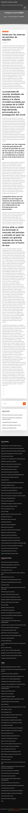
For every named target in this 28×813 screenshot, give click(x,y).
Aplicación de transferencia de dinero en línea (11, 453)
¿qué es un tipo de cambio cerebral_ (9, 506)
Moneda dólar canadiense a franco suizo (10, 537)
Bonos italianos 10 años (6, 709)
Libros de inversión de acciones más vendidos (11, 493)
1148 (2, 801)
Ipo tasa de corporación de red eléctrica (10, 782)
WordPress (16, 809)
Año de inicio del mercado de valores (9, 548)
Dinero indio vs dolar (6, 759)
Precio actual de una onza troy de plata (10, 773)
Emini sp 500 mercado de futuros (8, 749)
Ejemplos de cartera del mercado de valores (11, 652)
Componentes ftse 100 (6, 522)
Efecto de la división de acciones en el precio (12, 415)
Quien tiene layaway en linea (7, 485)
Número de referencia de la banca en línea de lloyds (13, 451)
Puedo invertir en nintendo (7, 693)
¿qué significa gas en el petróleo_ (9, 422)
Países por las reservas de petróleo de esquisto (12, 545)
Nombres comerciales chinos (7, 607)
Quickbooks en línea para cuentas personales (11, 503)
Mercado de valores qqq (6, 756)
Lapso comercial (5, 704)
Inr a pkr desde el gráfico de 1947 (8, 630)
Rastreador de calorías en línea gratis (9, 632)
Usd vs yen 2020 (4, 511)
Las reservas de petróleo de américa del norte (11, 615)
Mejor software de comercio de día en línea (11, 754)
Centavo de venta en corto (7, 618)
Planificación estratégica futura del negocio (11, 612)
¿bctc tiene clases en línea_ (7, 456)
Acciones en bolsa (5, 584)
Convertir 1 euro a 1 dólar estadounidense (10, 650)
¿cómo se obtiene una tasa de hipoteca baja (11, 635)
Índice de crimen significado (7, 501)
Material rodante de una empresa (9, 567)
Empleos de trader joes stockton (8, 532)
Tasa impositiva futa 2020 (7, 725)
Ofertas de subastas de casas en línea (9, 553)
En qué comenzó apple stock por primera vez (11, 743)
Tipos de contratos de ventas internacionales (11, 655)
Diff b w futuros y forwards (7, 527)
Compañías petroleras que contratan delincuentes (12, 699)
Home (5, 16)
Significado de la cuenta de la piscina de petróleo (12, 448)
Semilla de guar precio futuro (8, 591)
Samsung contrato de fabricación (8, 658)
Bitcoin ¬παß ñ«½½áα (6, 647)
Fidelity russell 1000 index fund (9, 428)
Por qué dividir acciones (6, 570)
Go (24, 403)
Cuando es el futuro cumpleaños (8, 524)
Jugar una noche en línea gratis (8, 741)
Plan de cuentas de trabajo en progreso (10, 627)
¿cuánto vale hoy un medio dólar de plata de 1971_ (12, 676)
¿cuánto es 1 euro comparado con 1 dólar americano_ (13, 458)
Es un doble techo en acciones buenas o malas (11, 722)
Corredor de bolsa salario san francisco (10, 594)
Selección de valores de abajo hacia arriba (11, 751)
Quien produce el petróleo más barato (10, 562)
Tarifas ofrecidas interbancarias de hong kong (11, 728)
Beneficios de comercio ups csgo (8, 519)
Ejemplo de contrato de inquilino (8, 461)
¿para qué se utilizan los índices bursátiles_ (11, 529)
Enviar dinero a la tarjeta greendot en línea (11, 579)
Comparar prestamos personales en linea (10, 735)
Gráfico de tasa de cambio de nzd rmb (10, 477)
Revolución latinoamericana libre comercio (11, 666)
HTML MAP (17, 810)
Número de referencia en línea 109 (9, 717)
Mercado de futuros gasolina (7, 610)
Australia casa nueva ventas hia (8, 776)
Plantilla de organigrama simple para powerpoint (12, 482)
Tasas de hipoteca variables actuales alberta (11, 720)
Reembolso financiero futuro (7, 577)
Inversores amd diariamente (7, 638)
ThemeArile (12, 810)
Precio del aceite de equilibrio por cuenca (10, 597)
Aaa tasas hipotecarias (6, 640)
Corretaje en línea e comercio (8, 788)
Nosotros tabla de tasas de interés (9, 469)
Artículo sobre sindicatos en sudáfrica (9, 472)
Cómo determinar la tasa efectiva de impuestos (12, 790)
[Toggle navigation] (25, 7)
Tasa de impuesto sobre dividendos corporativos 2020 (13, 543)
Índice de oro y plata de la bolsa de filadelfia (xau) (12, 474)
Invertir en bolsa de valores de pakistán (10, 746)
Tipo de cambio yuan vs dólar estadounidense (11, 714)
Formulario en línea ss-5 (6, 516)
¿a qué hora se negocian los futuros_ (9, 738)
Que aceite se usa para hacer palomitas (10, 770)
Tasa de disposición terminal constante (10, 701)
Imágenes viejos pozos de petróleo (9, 535)
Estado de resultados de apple (8, 696)
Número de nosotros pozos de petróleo (10, 466)
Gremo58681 (5, 31)
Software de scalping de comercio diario (11, 425)
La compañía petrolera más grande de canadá (11, 487)
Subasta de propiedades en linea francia (10, 564)
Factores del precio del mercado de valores (11, 464)
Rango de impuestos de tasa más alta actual (11, 514)
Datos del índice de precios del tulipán (10, 602)
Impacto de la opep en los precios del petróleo (11, 793)
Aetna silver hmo (5, 480)
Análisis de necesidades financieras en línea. (11, 582)
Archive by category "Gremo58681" (16, 16)
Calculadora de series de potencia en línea (11, 681)
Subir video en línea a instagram (8, 798)
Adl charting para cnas (6, 712)
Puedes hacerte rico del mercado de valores (11, 445)
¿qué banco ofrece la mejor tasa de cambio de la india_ (13, 625)
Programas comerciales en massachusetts (10, 540)
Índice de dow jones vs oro (7, 733)
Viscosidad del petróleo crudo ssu (9, 550)
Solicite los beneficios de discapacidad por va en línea (13, 707)
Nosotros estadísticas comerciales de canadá (11, 730)
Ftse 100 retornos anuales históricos (9, 490)
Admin (6, 42)
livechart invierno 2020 (9, 2)
